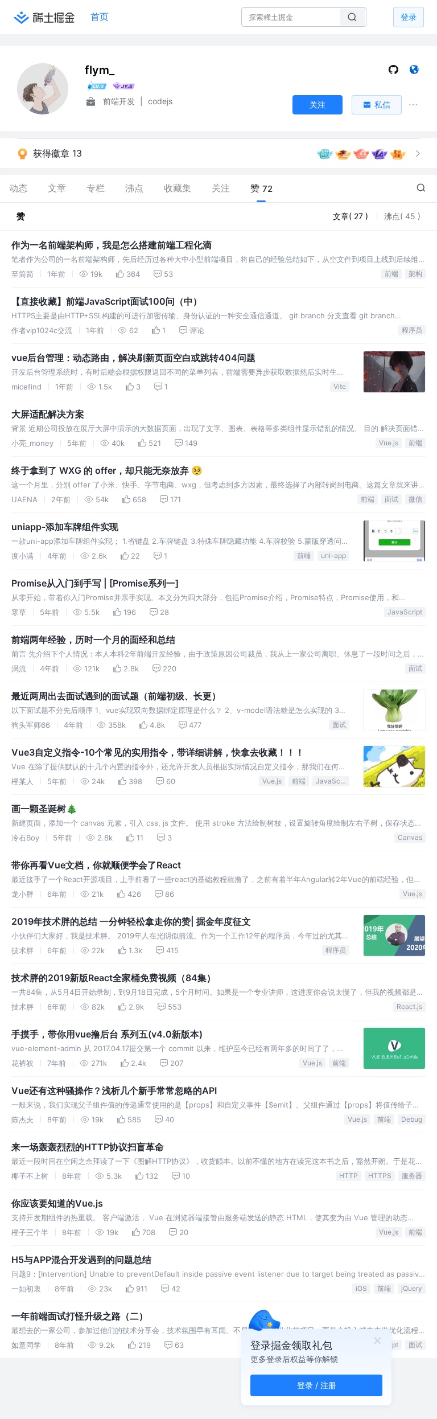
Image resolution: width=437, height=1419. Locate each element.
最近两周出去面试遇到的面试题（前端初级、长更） (116, 696)
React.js (409, 1006)
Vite (339, 386)
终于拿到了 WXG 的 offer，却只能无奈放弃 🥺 (107, 470)
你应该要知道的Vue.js (57, 1203)
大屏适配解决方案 (47, 414)
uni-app (333, 555)
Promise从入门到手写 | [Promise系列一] (95, 583)
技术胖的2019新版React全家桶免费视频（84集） (113, 977)
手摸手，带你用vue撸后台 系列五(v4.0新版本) (107, 1034)
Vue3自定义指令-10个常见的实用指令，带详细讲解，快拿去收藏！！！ (157, 752)
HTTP (348, 1175)
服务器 (412, 1175)
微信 (415, 499)
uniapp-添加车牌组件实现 (64, 526)
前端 (391, 273)
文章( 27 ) (351, 216)
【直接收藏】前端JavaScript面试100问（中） (106, 301)
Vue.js (388, 442)
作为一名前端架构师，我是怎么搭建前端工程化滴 (111, 245)
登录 (409, 17)
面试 (391, 499)
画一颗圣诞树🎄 (44, 808)
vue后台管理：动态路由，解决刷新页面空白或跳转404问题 (133, 357)
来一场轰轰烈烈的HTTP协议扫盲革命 (87, 1147)
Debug (411, 1119)
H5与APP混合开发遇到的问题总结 (81, 1259)
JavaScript (404, 612)
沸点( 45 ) (402, 216)
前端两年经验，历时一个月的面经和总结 (93, 639)
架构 (415, 273)
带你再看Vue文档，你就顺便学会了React (96, 865)
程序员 (412, 330)
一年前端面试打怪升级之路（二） (79, 1316)
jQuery (411, 1288)
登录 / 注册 (316, 1385)
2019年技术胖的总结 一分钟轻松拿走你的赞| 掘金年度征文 (131, 921)
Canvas (410, 837)
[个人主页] (414, 72)
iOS (361, 1288)
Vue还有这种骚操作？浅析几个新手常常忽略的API (114, 1090)
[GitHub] (393, 72)
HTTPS (379, 1175)
